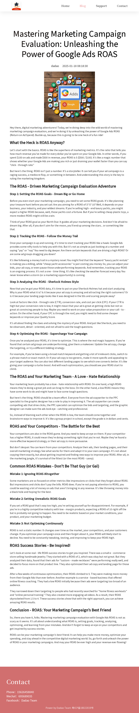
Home (65, 6)
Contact (122, 6)
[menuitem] (65, 6)
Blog (83, 6)
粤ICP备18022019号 (83, 707)
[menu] (77, 6)
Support (101, 6)
